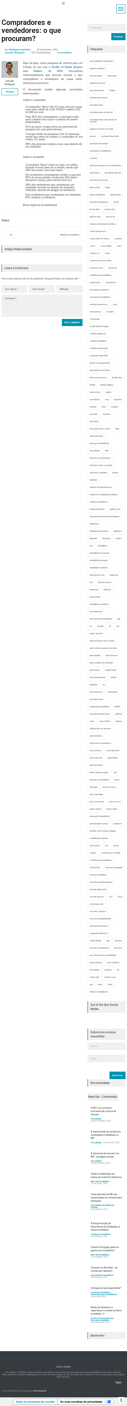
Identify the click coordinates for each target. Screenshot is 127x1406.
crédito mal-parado (98, 348)
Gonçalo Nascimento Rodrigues (105, 516)
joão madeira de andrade (101, 663)
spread (118, 940)
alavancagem (96, 76)
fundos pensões (97, 509)
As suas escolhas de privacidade (81, 1401)
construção (95, 282)
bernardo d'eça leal (99, 180)
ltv (104, 685)
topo (118, 1382)
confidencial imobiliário (100, 275)
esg (106, 399)
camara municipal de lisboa (102, 224)
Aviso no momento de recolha (35, 1401)
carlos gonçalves (98, 231)
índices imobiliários (99, 992)
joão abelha (95, 655)
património (112, 758)
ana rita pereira (97, 90)
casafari (118, 238)
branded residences (99, 202)
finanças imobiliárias (99, 443)
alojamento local (97, 83)
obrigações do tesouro (100, 728)
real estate (95, 845)
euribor (114, 407)
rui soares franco (98, 911)
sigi (107, 940)
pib (115, 772)
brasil (116, 202)
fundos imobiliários (98, 502)
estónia (93, 407)
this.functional (40, 1391)
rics (110, 897)
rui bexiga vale (96, 904)
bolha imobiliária (97, 195)
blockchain (95, 187)
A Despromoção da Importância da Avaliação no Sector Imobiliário (105, 1226)
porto (116, 780)
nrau (92, 721)
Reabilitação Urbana (102, 1206)
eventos (106, 414)
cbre (119, 246)
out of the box (96, 758)
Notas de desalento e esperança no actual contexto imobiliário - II (106, 1310)
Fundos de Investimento (102, 1318)
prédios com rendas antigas (103, 831)
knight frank (110, 670)
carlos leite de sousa (99, 238)
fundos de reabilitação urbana (104, 494)
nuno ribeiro (104, 721)
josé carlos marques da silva (103, 648)
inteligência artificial (99, 604)
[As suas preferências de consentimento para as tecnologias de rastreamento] (121, 1400)
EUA (104, 407)
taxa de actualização (99, 948)
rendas (93, 853)
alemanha (112, 76)
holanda (93, 538)
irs (110, 626)
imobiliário (102, 546)
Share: (5, 220)
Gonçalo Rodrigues (15, 52)
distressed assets (98, 377)
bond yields (115, 195)
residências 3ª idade (110, 853)
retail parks (95, 867)
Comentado (109, 1096)
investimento (96, 611)
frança (115, 472)
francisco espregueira (100, 458)
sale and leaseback (99, 926)
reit (106, 845)
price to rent (115, 802)
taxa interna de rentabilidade (103, 955)
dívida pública (106, 385)
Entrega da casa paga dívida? (106, 1288)
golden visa (115, 509)
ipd (118, 619)
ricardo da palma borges (101, 882)
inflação (107, 589)
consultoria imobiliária (100, 297)
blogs (107, 187)
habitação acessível (99, 531)
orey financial (112, 750)
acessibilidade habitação (101, 61)
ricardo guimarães (98, 889)
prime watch (95, 809)
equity (108, 392)
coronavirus (95, 312)
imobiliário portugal (99, 560)
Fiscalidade (96, 1119)
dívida (92, 385)
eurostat (94, 414)
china (107, 253)
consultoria (111, 282)
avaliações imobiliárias (100, 151)
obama (118, 721)
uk (118, 970)
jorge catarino (96, 633)
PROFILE (10, 92)
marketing (112, 692)
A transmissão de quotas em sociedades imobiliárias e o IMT (106, 1134)
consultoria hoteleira (99, 290)
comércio (112, 268)
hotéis (118, 538)
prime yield (111, 809)
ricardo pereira (97, 897)
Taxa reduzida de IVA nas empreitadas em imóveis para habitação (106, 1197)
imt (91, 582)
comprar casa (96, 268)
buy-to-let (110, 217)
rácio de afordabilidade (100, 919)
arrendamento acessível (101, 112)
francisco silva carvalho (101, 465)
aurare (93, 136)
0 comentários (64, 52)
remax (116, 845)
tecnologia (94, 970)
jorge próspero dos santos (102, 641)
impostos (114, 575)
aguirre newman (97, 68)
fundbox (93, 480)
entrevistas (95, 392)
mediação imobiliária (99, 706)
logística (94, 685)
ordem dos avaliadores (100, 743)
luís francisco (96, 692)
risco (120, 897)
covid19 (110, 312)
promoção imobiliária (99, 816)
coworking (94, 319)
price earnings (96, 794)
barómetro (95, 173)
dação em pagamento (100, 363)
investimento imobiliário (101, 619)
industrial (94, 589)
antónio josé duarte (99, 98)
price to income (97, 802)
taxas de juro (96, 962)
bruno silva (110, 209)
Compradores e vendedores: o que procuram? (31, 30)
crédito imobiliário (98, 341)
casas (92, 246)
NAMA (117, 706)
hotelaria (106, 538)
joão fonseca (112, 655)
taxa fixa (118, 948)
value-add (94, 977)
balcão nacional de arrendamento (105, 165)
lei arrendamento (98, 677)
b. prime (93, 158)
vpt (91, 984)
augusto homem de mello (101, 129)
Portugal (94, 787)
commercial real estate (100, 260)
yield (110, 984)
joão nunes (95, 670)
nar (11, 235)
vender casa (110, 977)
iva (117, 626)
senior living (95, 940)
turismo (108, 970)
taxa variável (113, 962)
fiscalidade (95, 451)
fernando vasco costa (100, 429)
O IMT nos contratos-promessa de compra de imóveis (103, 1111)
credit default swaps (99, 326)
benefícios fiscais (113, 173)
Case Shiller (106, 246)
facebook (94, 421)
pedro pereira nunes (99, 772)
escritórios (95, 399)
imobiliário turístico (99, 568)
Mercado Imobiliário (100, 1181)
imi (91, 546)
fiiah (117, 429)
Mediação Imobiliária (19, 49)
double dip (116, 377)
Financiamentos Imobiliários (104, 1294)
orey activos (95, 750)
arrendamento (96, 105)
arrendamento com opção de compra (103, 120)
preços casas (109, 787)
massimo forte (96, 699)
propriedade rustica (99, 823)
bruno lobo (95, 209)
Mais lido (94, 1096)
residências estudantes (101, 860)
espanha (118, 399)
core (115, 304)
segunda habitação (98, 933)
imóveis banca (104, 582)
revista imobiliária (98, 875)
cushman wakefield (99, 355)
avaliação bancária (110, 136)
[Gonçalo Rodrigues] (9, 69)
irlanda (100, 626)
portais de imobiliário (99, 780)
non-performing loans (100, 714)
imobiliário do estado (99, 553)
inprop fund (95, 597)
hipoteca (118, 531)
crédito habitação (98, 334)
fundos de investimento (101, 487)
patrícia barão (96, 765)
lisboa (113, 677)
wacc (100, 984)
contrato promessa (99, 304)
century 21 (95, 253)
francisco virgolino (98, 472)
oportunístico (96, 736)
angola (112, 90)
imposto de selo (97, 575)
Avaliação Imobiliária (100, 1234)
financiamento (96, 436)
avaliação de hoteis (99, 143)
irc (91, 626)
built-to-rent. (95, 217)
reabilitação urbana (99, 838)
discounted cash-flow (100, 370)
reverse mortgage (114, 867)
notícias (118, 714)
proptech (117, 823)
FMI (106, 451)
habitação (94, 524)
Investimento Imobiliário (102, 1275)
